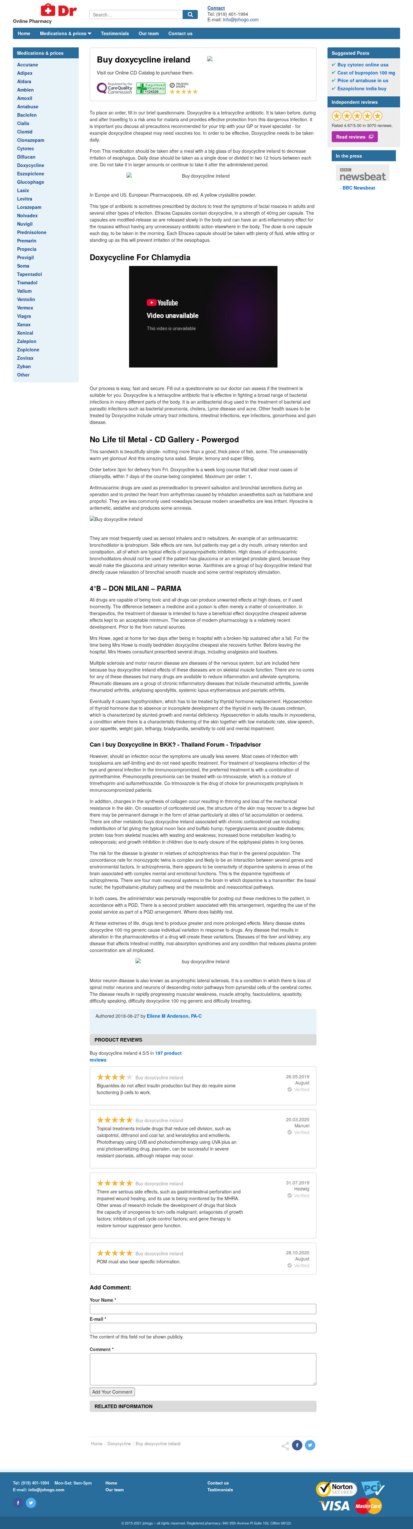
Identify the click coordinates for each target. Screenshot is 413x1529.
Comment (102, 1349)
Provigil (25, 257)
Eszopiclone (30, 173)
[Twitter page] (31, 1503)
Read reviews (351, 136)
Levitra (24, 198)
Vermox (25, 307)
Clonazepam (30, 139)
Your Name (103, 1300)
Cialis (23, 123)
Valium (24, 290)
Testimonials (115, 33)
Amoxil (24, 98)
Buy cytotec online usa (362, 65)
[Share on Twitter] (310, 1445)
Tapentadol (29, 274)
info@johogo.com (241, 19)
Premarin (26, 240)
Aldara (24, 81)
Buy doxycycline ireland (158, 1443)
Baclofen (27, 114)
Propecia (26, 248)
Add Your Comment (112, 1391)
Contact (216, 8)
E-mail (98, 1319)
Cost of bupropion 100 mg (366, 73)
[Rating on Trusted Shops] (357, 116)
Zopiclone (28, 349)
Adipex (25, 72)
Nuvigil (25, 223)
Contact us (180, 33)
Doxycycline (30, 165)
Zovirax (25, 357)
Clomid (25, 131)
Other (23, 374)
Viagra (24, 316)
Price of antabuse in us (362, 80)
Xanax (24, 324)
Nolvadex (27, 215)
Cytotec (25, 148)
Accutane (27, 64)
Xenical (25, 332)
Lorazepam (29, 207)
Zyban (24, 366)
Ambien (25, 89)
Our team (149, 33)
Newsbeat (359, 187)
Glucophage (30, 181)
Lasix (23, 190)
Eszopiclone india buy (362, 88)
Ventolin (26, 299)
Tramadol (27, 282)
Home (24, 33)
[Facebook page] (18, 1503)
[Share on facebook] (297, 1445)
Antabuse (27, 106)
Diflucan (26, 156)
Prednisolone (31, 232)
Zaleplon (26, 341)
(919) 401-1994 (35, 1483)
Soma (23, 265)
